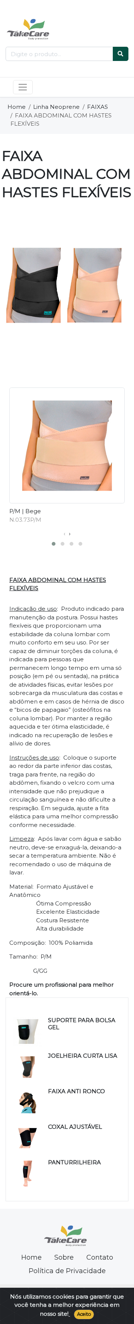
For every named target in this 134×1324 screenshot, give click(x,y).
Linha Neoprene (56, 106)
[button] (53, 544)
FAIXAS (97, 106)
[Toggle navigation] (23, 87)
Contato (99, 1257)
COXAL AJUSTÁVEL (75, 1126)
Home (16, 106)
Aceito (84, 1314)
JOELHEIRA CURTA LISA (82, 1055)
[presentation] (64, 534)
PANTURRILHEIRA (74, 1162)
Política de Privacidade (67, 1271)
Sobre (64, 1257)
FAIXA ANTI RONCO (76, 1091)
